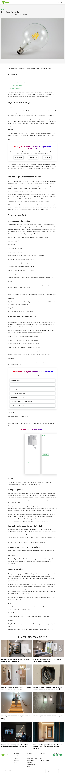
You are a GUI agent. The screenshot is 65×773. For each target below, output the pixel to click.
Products (16, 758)
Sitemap (60, 771)
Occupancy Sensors (32, 758)
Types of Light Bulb (17, 85)
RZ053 (26, 452)
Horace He (4, 15)
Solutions (16, 760)
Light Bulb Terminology (18, 79)
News (41, 755)
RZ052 (43, 435)
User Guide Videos (44, 760)
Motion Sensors (31, 755)
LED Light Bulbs (16, 88)
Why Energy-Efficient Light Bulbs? (21, 82)
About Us (16, 755)
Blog (41, 758)
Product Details (28, 462)
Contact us (17, 762)
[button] (58, 2)
